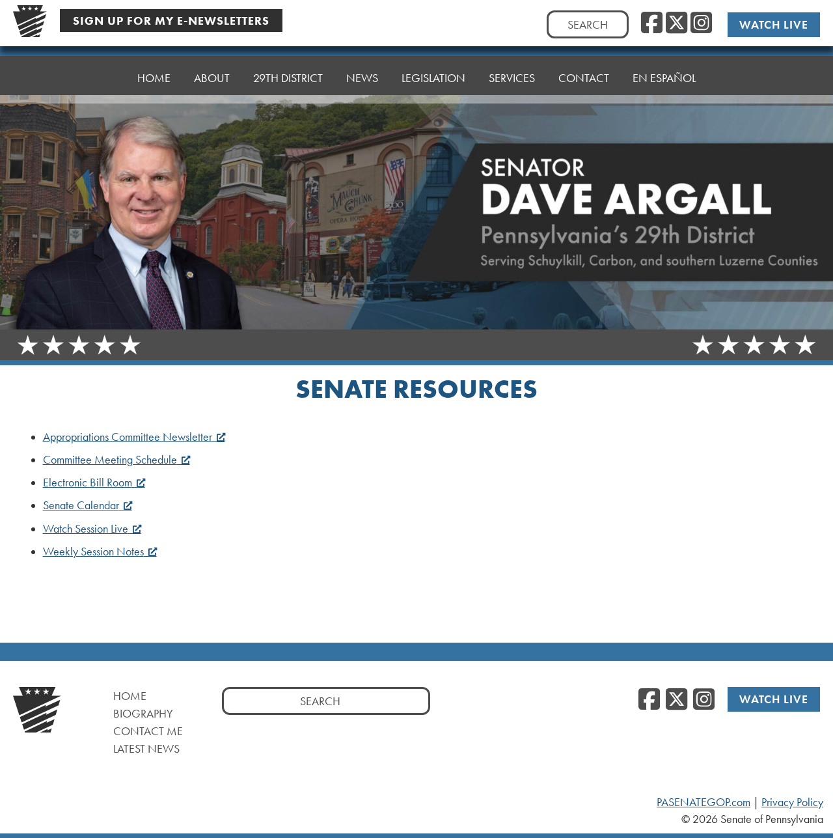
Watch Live (773, 24)
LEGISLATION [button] (433, 77)
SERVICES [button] (512, 77)
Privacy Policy (792, 802)
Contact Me (148, 730)
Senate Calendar (81, 505)
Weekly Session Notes (93, 551)
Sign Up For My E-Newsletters (171, 20)
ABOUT (212, 77)
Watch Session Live (85, 529)
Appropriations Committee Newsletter (127, 437)
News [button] (362, 77)
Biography (143, 713)
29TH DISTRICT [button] (288, 77)
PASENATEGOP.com (703, 802)
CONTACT (583, 77)
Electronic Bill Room (87, 482)
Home (129, 695)
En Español (664, 77)
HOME (154, 77)
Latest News (146, 748)
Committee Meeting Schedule (110, 460)
